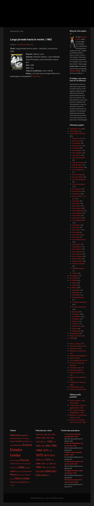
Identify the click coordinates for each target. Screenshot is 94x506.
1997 (47, 467)
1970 (45, 450)
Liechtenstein (27, 471)
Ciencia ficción (77, 138)
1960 (41, 442)
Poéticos (75, 321)
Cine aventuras (77, 145)
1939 (41, 434)
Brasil (23, 438)
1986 (38, 463)
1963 (54, 442)
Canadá (18, 441)
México (13, 474)
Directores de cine (76, 348)
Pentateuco (76, 319)
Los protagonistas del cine (78, 360)
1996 (43, 467)
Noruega (19, 475)
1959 (38, 441)
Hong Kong (23, 463)
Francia (24, 460)
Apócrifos (75, 292)
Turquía (12, 485)
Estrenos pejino (77, 261)
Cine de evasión (77, 167)
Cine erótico (76, 203)
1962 (50, 441)
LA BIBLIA (73, 287)
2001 (54, 467)
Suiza (28, 482)
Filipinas (17, 460)
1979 (47, 459)
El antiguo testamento (79, 302)
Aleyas (74, 283)
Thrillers (74, 273)
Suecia (23, 481)
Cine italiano (76, 225)
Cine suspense (77, 254)
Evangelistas (76, 316)
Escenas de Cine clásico (78, 389)
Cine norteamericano (79, 239)
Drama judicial (77, 259)
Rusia (12, 482)
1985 (52, 460)
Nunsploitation (74, 333)
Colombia (25, 441)
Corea (30, 441)
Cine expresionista (78, 210)
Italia (21, 467)
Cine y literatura (77, 256)
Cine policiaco (77, 247)
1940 (45, 434)
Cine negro (75, 237)
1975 (52, 455)
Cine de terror (76, 189)
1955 (43, 437)
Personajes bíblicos (76, 370)
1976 (38, 459)
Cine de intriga (77, 174)
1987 (43, 463)
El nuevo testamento (79, 307)
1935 (38, 434)
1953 (53, 434)
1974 (46, 455)
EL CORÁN (73, 280)
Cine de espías (77, 165)
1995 (38, 467)
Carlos (31, 44)
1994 (54, 464)
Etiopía (12, 460)
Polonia (28, 475)
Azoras (74, 285)
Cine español (76, 206)
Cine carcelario (77, 153)
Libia (21, 471)
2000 (50, 467)
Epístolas (75, 312)
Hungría (28, 463)
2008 (38, 474)
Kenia (17, 471)
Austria (18, 438)
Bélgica (12, 441)
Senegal (17, 482)
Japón (13, 471)
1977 (42, 460)
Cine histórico (76, 218)
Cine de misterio (77, 177)
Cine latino (75, 227)
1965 (42, 446)
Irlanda (12, 468)
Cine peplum (76, 244)
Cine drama (76, 194)
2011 (48, 475)
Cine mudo (75, 232)
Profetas (75, 324)
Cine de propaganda (78, 179)
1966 (47, 445)
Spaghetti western (78, 268)
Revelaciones (76, 326)
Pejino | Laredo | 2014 (77, 343)
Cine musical (76, 235)
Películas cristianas (78, 263)
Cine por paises (75, 358)
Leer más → (37, 76)
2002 (38, 471)
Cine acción (76, 141)
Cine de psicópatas (78, 184)
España (27, 445)
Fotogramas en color (76, 387)
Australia (13, 438)
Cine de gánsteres (78, 170)
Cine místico (76, 230)
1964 (38, 445)
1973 (39, 454)
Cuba (12, 445)
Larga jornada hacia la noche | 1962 (31, 39)
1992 (51, 463)
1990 (47, 464)
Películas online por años (78, 346)
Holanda (17, 463)
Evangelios (76, 314)
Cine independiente (78, 220)
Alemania (15, 435)
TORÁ (72, 338)
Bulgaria (27, 438)
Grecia (12, 463)
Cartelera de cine (75, 129)
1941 (49, 434)
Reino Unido (22, 478)
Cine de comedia (77, 162)
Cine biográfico (77, 150)
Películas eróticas (76, 336)
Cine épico (75, 201)
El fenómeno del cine (77, 368)
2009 (43, 474)
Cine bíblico (76, 295)
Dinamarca (18, 445)
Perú (23, 475)
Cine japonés (74, 275)
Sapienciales (76, 331)
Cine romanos (76, 251)
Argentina (24, 435)
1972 (50, 450)
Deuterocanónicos (78, 297)
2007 (54, 471)
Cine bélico (76, 148)
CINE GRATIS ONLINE (77, 133)
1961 (45, 442)
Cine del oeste (77, 191)
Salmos (74, 328)
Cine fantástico (77, 213)
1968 (54, 445)
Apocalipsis (76, 290)
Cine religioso (76, 249)
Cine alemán (76, 143)
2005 (42, 471)
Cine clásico (76, 155)
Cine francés (76, 215)
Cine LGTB (73, 278)
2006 (48, 471)
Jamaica (27, 468)
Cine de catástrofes (78, 158)
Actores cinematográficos (78, 355)
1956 (47, 438)
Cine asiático (74, 131)
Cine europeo (76, 208)
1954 (38, 437)
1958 (52, 437)
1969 (39, 450)
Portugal (12, 479)
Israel (16, 468)
